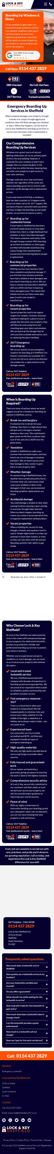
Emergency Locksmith (12, 1071)
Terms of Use (36, 1140)
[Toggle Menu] (45, 4)
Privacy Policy (9, 1140)
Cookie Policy (23, 1140)
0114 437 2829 (17, 375)
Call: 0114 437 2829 (11, 1107)
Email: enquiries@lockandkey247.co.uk (19, 1112)
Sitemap (47, 1140)
